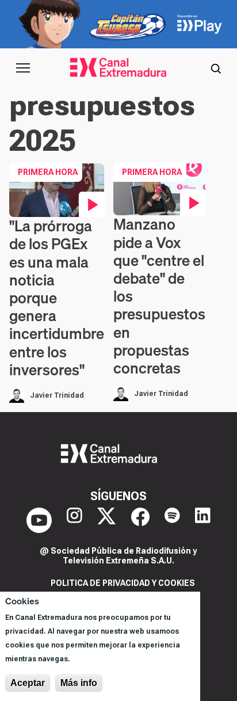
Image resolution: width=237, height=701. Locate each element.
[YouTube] (39, 520)
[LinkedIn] (203, 520)
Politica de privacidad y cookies (123, 583)
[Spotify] (172, 520)
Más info (78, 683)
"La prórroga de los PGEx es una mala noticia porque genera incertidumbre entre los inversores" (56, 298)
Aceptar (27, 683)
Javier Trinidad (57, 395)
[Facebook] (140, 520)
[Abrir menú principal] (23, 68)
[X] (106, 520)
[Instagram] (74, 520)
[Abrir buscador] (216, 68)
